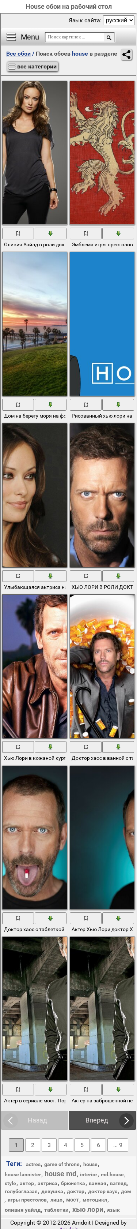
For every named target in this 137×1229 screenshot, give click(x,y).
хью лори (87, 1209)
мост (72, 1199)
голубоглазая (21, 1191)
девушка (52, 1191)
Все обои (18, 53)
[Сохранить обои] (51, 233)
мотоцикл (95, 1200)
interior (88, 1174)
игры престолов (27, 1200)
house (90, 1164)
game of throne (62, 1164)
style (10, 1183)
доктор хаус (102, 1191)
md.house (112, 1174)
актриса (47, 1183)
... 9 (117, 1145)
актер (27, 1183)
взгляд (118, 1183)
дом (126, 1191)
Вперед (96, 1120)
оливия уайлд (23, 1210)
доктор (75, 1191)
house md (60, 1173)
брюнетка (73, 1183)
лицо (56, 1200)
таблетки (56, 1210)
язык (113, 1210)
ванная (97, 1183)
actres (33, 1164)
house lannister (23, 1174)
